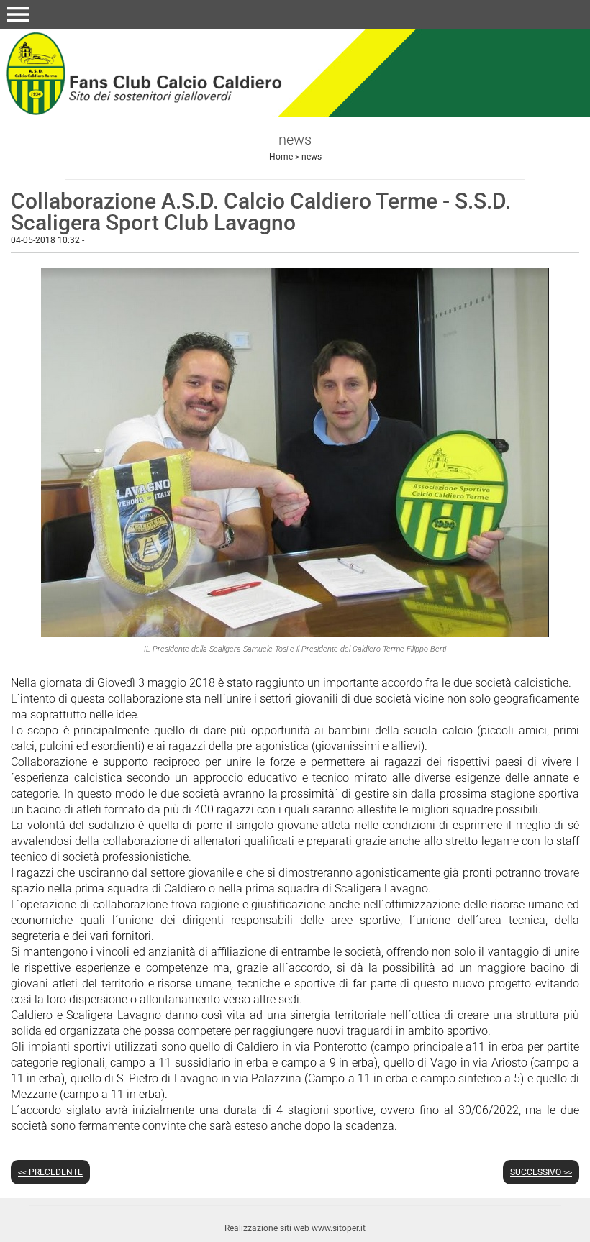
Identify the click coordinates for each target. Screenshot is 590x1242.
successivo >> (541, 1172)
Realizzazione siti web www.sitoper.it (295, 1228)
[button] (18, 14)
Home (281, 157)
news (311, 157)
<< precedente (50, 1172)
